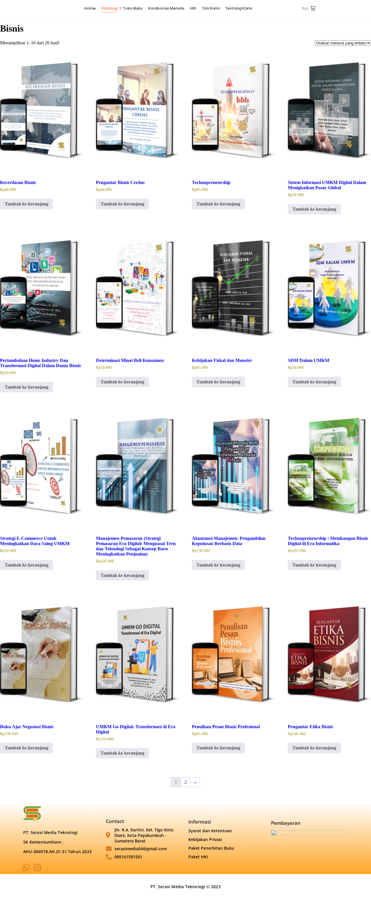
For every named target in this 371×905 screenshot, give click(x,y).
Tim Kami (210, 8)
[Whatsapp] (26, 868)
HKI (193, 8)
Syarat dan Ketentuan (210, 830)
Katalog (109, 8)
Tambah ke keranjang (26, 203)
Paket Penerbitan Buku (211, 848)
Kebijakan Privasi (205, 839)
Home (90, 8)
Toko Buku (132, 8)
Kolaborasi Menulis (166, 8)
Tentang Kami (238, 8)
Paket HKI (198, 857)
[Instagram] (38, 868)
